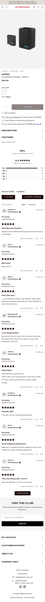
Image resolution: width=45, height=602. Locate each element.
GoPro (22, 71)
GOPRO (6, 74)
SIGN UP (22, 524)
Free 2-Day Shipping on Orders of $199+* (22, 1)
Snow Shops (22, 574)
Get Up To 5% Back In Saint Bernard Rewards (22, 3)
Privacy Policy (29, 597)
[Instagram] (24, 586)
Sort (24, 204)
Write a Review (34, 197)
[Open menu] (2, 7)
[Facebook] (20, 586)
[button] (22, 168)
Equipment (5, 71)
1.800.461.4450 (21, 581)
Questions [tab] (20, 192)
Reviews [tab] (8, 192)
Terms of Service (16, 597)
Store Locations (22, 570)
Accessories (14, 71)
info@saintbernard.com (24, 577)
